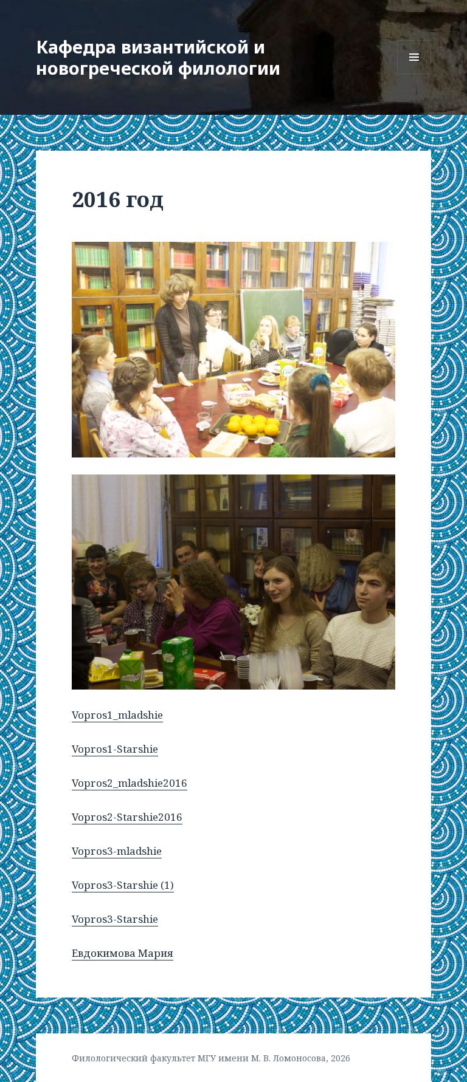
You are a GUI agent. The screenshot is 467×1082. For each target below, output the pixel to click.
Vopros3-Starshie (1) (123, 885)
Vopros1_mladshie (117, 715)
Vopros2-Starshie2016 (127, 817)
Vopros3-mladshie (117, 851)
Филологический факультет (133, 1058)
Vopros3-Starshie (115, 919)
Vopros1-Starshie (115, 749)
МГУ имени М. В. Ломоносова (262, 1058)
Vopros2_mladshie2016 (129, 783)
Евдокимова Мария (122, 953)
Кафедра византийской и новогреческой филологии (158, 57)
